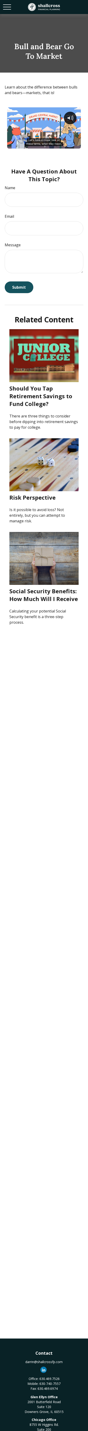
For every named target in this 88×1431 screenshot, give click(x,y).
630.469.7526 (49, 1378)
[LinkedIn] (43, 1370)
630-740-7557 (50, 1383)
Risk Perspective (32, 497)
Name (10, 187)
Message (13, 244)
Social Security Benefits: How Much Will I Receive (43, 595)
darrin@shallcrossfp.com (44, 1362)
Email (9, 216)
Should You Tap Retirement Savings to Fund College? (40, 396)
